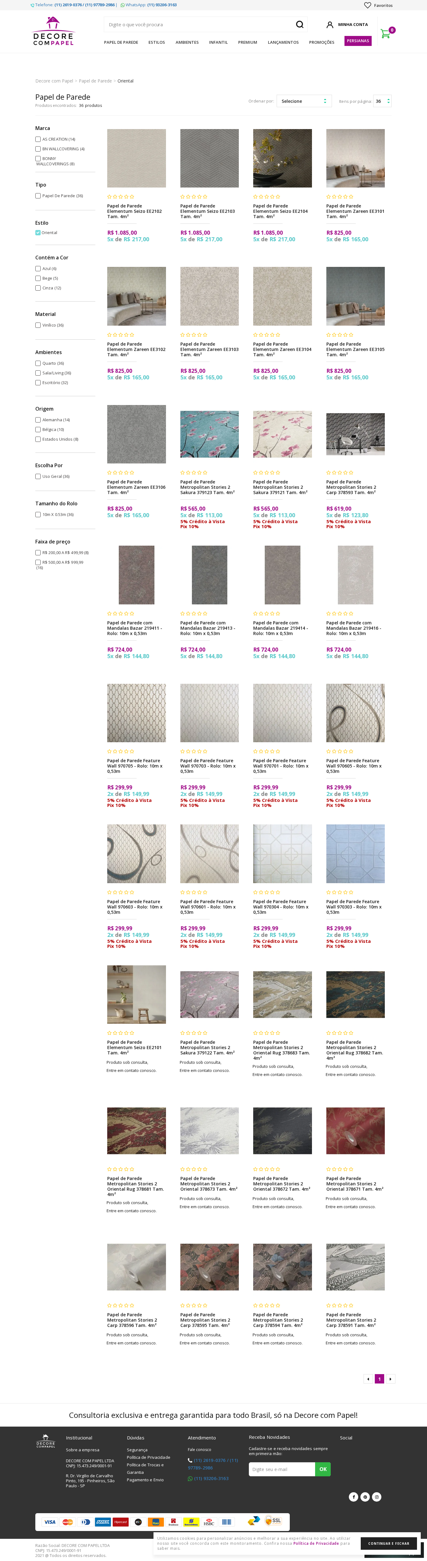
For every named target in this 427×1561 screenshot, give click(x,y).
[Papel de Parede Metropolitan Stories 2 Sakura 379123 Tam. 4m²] (209, 434)
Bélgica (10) (53, 429)
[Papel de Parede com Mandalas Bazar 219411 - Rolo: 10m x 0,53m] (136, 574)
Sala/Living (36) (57, 373)
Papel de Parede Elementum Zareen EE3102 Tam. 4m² (136, 349)
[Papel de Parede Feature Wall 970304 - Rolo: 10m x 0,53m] (282, 853)
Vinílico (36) (53, 325)
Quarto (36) (53, 363)
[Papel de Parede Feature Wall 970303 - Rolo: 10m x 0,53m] (355, 853)
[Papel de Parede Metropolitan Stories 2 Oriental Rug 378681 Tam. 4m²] (136, 1130)
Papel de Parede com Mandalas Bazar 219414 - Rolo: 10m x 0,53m (280, 628)
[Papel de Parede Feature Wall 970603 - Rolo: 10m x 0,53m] (136, 853)
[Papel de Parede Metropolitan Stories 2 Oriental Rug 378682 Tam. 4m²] (355, 994)
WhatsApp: (151, 5)
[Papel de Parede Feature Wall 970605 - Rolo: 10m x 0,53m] (355, 713)
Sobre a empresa (83, 1450)
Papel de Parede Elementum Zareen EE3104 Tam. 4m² (282, 349)
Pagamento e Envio (145, 1480)
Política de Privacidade (148, 1457)
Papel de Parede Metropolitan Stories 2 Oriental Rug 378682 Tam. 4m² (354, 1050)
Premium (247, 42)
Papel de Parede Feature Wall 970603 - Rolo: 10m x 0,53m (135, 906)
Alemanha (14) (56, 420)
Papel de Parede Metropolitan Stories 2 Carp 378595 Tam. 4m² (205, 1320)
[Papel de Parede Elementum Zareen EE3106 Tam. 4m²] (136, 434)
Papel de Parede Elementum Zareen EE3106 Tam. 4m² (136, 487)
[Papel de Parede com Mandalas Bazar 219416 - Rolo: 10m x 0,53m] (355, 574)
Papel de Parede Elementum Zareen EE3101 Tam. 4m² (355, 211)
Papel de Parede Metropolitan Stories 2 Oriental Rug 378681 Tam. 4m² (135, 1186)
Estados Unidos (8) (60, 439)
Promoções (321, 42)
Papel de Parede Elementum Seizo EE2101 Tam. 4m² (134, 1047)
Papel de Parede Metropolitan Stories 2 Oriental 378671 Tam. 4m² (355, 1183)
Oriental (125, 81)
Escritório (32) (55, 382)
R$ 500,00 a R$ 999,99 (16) (59, 564)
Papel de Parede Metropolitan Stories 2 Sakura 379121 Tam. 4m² (280, 487)
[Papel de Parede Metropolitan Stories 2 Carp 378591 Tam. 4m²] (355, 1267)
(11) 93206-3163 (211, 1478)
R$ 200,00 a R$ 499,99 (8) (66, 552)
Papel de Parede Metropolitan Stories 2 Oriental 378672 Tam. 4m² (281, 1183)
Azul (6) (49, 268)
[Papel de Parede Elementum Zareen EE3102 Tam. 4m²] (136, 296)
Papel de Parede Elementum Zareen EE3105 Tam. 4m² (355, 349)
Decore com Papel (54, 81)
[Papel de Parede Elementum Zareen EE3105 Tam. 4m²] (355, 296)
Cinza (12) (52, 288)
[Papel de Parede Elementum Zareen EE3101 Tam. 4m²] (355, 158)
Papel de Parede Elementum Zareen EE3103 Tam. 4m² (209, 349)
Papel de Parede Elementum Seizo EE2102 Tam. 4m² (134, 211)
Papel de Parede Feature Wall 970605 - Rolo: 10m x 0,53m (354, 766)
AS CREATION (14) (59, 139)
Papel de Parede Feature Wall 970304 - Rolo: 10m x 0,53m (281, 906)
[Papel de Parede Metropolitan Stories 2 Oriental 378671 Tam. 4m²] (355, 1130)
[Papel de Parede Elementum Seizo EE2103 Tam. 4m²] (209, 158)
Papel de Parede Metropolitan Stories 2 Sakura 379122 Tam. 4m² (207, 1047)
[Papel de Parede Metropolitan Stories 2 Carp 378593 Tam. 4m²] (355, 434)
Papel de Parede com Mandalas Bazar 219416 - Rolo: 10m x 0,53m (353, 628)
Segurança (137, 1450)
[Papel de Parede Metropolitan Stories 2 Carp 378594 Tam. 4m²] (282, 1267)
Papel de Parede (121, 42)
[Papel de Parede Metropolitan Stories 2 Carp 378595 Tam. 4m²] (209, 1267)
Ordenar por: (261, 101)
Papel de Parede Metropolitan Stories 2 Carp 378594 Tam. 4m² (278, 1320)
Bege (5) (50, 278)
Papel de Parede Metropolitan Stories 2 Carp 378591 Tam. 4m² (351, 1320)
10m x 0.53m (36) (58, 514)
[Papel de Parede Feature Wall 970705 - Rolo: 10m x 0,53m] (136, 713)
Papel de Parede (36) (63, 195)
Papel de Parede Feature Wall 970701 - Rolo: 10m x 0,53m (281, 766)
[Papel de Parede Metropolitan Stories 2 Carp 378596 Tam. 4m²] (136, 1267)
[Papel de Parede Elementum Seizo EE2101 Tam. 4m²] (136, 994)
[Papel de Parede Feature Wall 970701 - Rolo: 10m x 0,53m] (282, 713)
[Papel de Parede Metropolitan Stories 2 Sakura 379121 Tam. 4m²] (282, 434)
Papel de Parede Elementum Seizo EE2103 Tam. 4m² (207, 211)
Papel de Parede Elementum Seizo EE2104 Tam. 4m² (280, 211)
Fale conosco (200, 1449)
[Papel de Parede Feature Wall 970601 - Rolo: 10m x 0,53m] (209, 853)
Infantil (218, 42)
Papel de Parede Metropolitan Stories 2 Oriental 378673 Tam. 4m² (209, 1183)
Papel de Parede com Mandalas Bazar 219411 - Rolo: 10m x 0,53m (134, 628)
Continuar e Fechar (388, 1543)
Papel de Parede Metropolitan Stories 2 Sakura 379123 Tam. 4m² (207, 487)
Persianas (358, 40)
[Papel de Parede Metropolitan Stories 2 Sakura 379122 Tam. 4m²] (209, 994)
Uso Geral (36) (56, 476)
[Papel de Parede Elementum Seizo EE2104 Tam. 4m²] (282, 158)
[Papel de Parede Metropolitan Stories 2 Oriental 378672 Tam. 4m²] (282, 1130)
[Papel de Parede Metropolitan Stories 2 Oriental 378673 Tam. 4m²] (209, 1130)
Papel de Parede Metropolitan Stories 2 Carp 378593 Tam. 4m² (351, 487)
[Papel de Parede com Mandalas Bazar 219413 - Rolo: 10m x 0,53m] (209, 574)
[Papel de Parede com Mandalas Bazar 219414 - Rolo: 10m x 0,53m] (282, 574)
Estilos (156, 42)
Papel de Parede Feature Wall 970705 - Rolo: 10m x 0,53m (135, 766)
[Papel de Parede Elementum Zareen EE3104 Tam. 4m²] (282, 296)
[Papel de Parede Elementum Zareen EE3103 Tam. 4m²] (209, 296)
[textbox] (206, 24)
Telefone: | (76, 5)
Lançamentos (283, 42)
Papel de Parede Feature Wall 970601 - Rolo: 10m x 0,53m (208, 906)
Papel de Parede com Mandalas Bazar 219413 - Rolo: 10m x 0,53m (207, 628)
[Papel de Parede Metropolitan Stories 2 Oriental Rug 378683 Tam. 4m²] (282, 994)
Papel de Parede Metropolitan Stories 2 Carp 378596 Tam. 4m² (132, 1320)
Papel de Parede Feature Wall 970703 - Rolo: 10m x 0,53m (208, 766)
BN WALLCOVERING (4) (63, 149)
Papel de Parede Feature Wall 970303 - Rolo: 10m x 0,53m (354, 906)
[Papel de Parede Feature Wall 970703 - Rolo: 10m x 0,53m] (209, 713)
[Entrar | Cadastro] (330, 24)
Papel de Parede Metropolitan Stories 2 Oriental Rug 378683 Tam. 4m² (281, 1050)
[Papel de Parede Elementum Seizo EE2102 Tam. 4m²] (136, 158)
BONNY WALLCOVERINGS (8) (55, 161)
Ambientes (187, 42)
